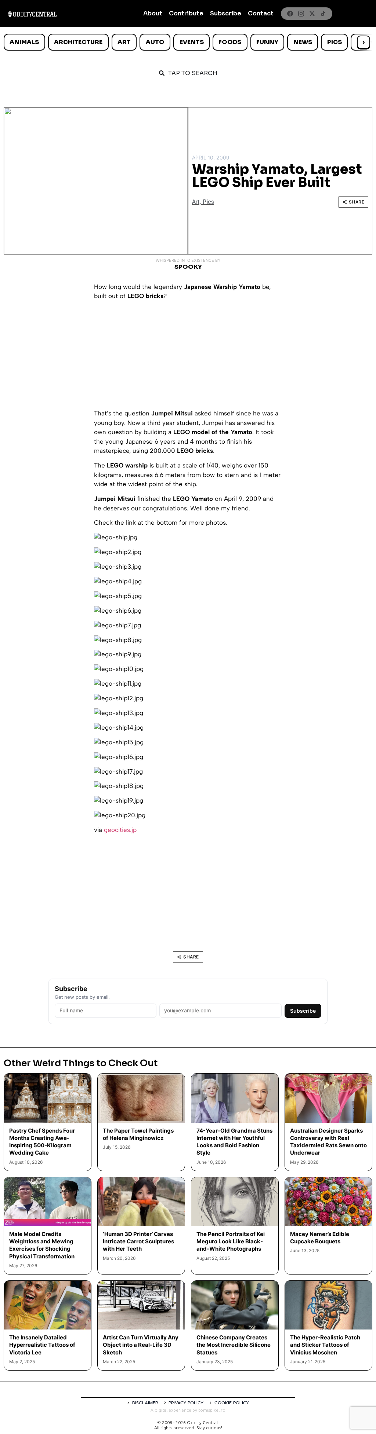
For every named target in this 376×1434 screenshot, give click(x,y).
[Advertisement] (188, 357)
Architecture (78, 42)
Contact (261, 13)
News (302, 42)
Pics (334, 42)
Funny (267, 42)
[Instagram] (301, 13)
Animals (24, 42)
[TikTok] (323, 13)
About (152, 13)
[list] (188, 42)
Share (357, 202)
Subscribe (225, 13)
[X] (312, 13)
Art (124, 42)
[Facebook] (290, 13)
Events (192, 42)
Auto (155, 42)
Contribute (186, 13)
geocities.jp (120, 829)
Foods (229, 42)
